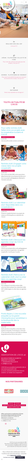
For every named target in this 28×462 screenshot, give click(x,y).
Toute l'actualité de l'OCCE (14, 103)
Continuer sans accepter (8, 457)
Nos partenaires (14, 381)
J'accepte (20, 457)
